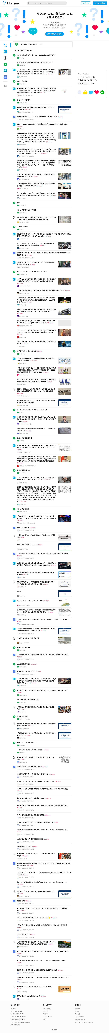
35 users (38, 671)
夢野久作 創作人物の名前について (28, 996)
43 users (19, 334)
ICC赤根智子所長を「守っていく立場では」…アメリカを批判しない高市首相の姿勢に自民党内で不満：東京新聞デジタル (36, 419)
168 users (58, 781)
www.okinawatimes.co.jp (26, 156)
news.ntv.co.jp (23, 188)
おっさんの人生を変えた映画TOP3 (29, 767)
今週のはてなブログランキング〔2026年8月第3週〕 (35, 987)
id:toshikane (23, 596)
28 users (53, 195)
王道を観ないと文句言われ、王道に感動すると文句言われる (37, 970)
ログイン (86, 3)
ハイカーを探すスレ (24, 647)
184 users (20, 283)
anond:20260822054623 (26, 119)
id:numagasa (23, 762)
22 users (48, 236)
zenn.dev (22, 577)
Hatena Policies (15, 1024)
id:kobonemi (23, 540)
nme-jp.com (22, 337)
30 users (19, 126)
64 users (23, 501)
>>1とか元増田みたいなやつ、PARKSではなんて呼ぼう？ (36, 55)
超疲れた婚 (21, 901)
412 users (54, 918)
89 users (53, 565)
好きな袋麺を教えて (23, 470)
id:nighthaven (23, 212)
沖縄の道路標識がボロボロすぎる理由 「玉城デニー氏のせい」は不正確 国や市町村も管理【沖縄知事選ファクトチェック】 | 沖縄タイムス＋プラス (36, 151)
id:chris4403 (23, 752)
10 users (19, 656)
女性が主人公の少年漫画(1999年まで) (30, 839)
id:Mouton (22, 354)
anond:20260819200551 (26, 913)
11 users (19, 807)
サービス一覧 (46, 1008)
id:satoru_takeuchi (24, 896)
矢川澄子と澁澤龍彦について (27, 544)
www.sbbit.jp (23, 363)
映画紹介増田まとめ (24, 846)
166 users (34, 360)
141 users (29, 302)
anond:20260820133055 (26, 769)
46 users (27, 109)
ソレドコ (45, 1019)
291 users (32, 683)
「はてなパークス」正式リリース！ (31, 44)
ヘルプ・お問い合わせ (17, 1014)
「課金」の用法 (22, 226)
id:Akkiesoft (22, 650)
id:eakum (22, 745)
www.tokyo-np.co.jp (25, 424)
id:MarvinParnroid (24, 719)
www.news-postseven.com (27, 465)
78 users (50, 612)
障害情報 (45, 1014)
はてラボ (45, 1011)
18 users (19, 555)
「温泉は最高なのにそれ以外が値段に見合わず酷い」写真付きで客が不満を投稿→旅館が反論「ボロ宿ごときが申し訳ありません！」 (36, 681)
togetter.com (23, 76)
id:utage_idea (23, 103)
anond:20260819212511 (26, 903)
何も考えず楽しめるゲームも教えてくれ (30, 798)
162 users (32, 527)
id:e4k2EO (22, 473)
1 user (22, 709)
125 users (46, 839)
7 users (47, 750)
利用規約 (13, 1008)
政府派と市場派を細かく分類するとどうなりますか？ (35, 62)
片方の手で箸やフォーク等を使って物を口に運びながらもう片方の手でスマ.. (43, 951)
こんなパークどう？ (24, 100)
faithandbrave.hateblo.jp (26, 633)
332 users (48, 798)
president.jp (22, 198)
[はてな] (11, 3)
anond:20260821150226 (26, 558)
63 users (44, 153)
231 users (20, 893)
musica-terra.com (24, 293)
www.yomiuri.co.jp (24, 286)
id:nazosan (22, 65)
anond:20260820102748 (26, 810)
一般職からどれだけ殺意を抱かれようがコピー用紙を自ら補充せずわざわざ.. (43, 655)
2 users (39, 351)
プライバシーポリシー (17, 1011)
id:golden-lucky (24, 728)
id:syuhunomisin (24, 643)
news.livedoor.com (24, 452)
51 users (35, 176)
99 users (24, 167)
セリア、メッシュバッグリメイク (28, 638)
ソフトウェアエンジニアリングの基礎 (29, 600)
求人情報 (77, 1014)
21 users (22, 910)
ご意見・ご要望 (22, 716)
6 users (25, 875)
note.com (22, 346)
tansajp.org (22, 305)
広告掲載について (80, 1019)
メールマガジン (47, 1017)
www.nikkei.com (24, 248)
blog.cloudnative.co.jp (25, 325)
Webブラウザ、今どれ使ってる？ (28, 700)
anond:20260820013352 (26, 825)
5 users (19, 692)
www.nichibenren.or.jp (25, 95)
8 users (19, 953)
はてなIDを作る (100, 3)
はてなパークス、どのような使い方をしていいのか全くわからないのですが (42, 690)
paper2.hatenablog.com (26, 112)
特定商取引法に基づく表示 (18, 1016)
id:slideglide (22, 587)
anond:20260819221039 (26, 877)
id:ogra (21, 229)
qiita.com (22, 129)
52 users (42, 93)
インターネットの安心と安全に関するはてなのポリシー (87, 79)
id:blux (21, 412)
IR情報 (77, 1011)
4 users (19, 979)
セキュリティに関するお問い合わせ (21, 1022)
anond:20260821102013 (26, 659)
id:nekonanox (23, 274)
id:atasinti (22, 84)
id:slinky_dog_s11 (24, 396)
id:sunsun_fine (23, 947)
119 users (20, 313)
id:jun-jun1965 (23, 549)
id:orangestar (23, 667)
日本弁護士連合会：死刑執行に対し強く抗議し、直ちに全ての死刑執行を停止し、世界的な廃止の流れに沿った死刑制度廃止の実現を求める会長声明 (36, 91)
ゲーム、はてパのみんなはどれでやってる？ (32, 272)
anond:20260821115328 (26, 624)
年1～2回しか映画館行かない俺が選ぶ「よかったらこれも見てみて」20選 (42, 882)
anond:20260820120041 (26, 784)
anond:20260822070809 (26, 257)
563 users (20, 884)
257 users (30, 865)
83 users (49, 381)
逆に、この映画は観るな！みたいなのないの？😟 (33, 918)
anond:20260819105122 (26, 973)
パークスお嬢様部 (23, 509)
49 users (43, 631)
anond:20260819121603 (26, 965)
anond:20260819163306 (26, 937)
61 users (47, 479)
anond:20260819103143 (26, 982)
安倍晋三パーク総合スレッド (27, 351)
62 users (60, 117)
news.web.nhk (23, 433)
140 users (34, 846)
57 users (28, 431)
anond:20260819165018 (26, 930)
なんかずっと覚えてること (26, 671)
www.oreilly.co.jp (24, 605)
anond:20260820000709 (26, 849)
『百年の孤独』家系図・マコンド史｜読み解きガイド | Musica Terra (40, 290)
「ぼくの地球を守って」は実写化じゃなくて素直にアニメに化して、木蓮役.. (42, 619)
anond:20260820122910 (26, 777)
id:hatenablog (23, 991)
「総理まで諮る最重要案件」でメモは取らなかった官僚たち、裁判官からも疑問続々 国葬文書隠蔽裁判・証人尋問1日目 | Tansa (36, 300)
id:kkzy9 (21, 441)
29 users (27, 735)
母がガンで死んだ (23, 527)
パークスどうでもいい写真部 (27, 210)
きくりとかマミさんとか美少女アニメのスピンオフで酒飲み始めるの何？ (41, 961)
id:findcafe (22, 702)
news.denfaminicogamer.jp (27, 523)
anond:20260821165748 (26, 530)
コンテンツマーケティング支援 (84, 1022)
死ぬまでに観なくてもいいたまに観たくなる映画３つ (35, 822)
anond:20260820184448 (26, 674)
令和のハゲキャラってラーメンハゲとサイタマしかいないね (37, 117)
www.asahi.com (24, 267)
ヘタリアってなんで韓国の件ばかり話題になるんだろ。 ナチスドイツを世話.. (43, 789)
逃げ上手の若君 (22, 81)
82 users (19, 927)
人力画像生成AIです (24, 664)
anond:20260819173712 (26, 920)
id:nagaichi (22, 205)
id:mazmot (22, 738)
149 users (67, 290)
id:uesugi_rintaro (24, 222)
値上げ (19, 591)
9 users (56, 822)
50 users (29, 255)
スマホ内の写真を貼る (24, 438)
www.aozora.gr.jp (24, 999)
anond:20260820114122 (26, 793)
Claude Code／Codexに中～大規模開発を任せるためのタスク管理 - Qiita (42, 124)
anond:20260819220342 (26, 887)
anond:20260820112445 (26, 801)
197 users (45, 372)
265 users (44, 767)
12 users (19, 621)
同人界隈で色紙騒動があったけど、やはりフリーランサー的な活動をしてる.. (43, 830)
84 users (60, 970)
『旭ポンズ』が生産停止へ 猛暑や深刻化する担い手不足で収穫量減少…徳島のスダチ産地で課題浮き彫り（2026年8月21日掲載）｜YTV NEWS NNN (36, 370)
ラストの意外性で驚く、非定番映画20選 (30, 815)
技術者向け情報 (79, 1017)
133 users (46, 600)
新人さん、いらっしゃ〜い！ (27, 742)
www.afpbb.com (24, 179)
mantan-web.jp (23, 239)
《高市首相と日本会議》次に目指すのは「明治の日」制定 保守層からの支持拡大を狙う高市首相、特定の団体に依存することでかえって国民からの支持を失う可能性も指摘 (37, 459)
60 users (43, 996)
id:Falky (21, 58)
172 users (50, 323)
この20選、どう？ (23, 934)
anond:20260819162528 (26, 956)
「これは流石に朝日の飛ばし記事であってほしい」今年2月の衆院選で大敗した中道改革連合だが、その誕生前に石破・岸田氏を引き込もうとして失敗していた (36, 72)
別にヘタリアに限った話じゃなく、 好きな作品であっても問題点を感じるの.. (43, 805)
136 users (28, 901)
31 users (19, 791)
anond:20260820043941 (26, 834)
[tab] (5, 45)
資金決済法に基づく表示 (18, 1019)
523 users (25, 574)
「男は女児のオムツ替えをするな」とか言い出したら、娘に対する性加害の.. (43, 554)
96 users (32, 264)
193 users (20, 463)
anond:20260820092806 (26, 817)
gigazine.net (23, 482)
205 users (20, 393)
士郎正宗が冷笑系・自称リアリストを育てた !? (33, 774)
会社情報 (77, 1008)
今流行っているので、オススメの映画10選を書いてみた (35, 781)
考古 (18, 203)
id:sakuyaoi (22, 712)
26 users (39, 186)
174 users (25, 856)
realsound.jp (23, 615)
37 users (50, 74)
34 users (19, 520)
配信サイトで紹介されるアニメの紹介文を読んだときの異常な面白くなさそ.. (43, 977)
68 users (42, 245)
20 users (51, 774)
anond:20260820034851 (26, 842)
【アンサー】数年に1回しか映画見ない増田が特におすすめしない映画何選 (42, 925)
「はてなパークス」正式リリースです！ (30, 750)
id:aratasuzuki (23, 405)
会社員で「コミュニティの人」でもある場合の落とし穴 (35, 891)
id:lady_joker (23, 858)
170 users (31, 726)
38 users (48, 142)
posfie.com (22, 144)
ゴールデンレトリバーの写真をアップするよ (32, 410)
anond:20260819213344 (26, 868)
